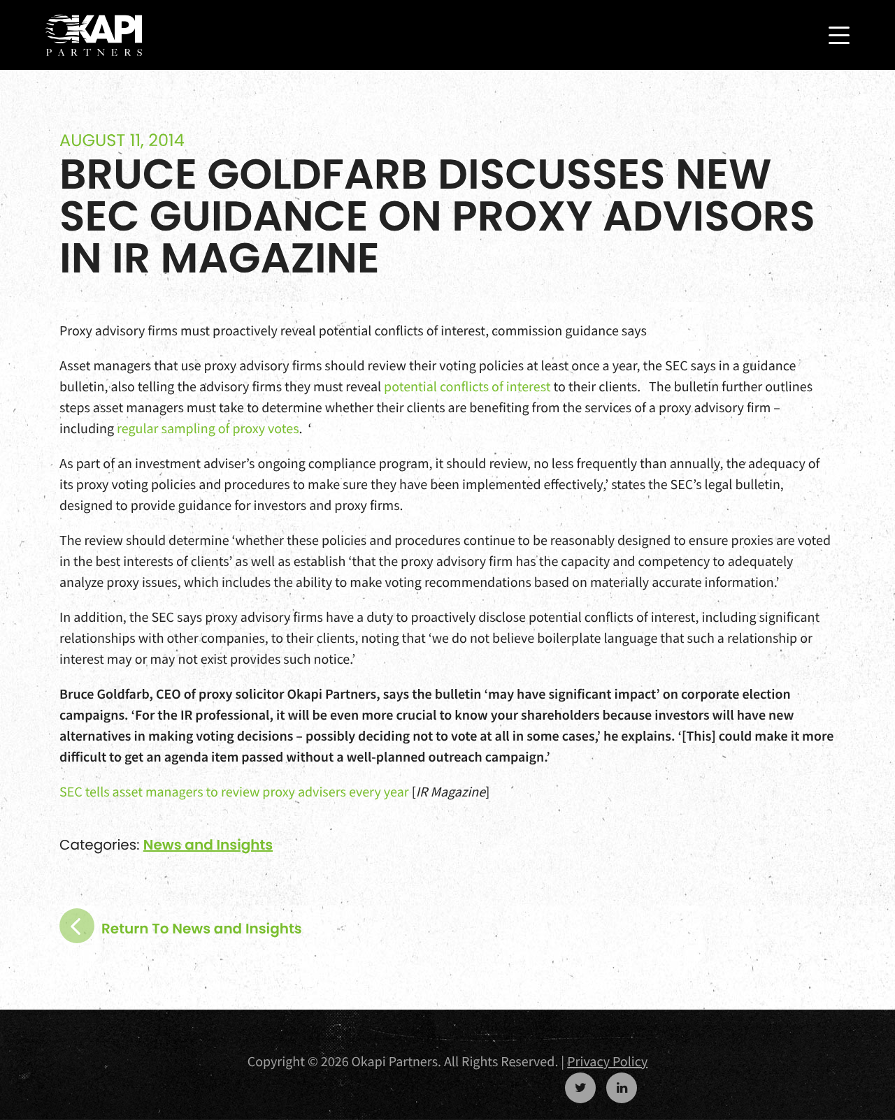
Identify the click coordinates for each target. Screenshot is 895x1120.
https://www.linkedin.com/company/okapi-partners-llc (621, 1087)
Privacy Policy (607, 1061)
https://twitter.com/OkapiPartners (580, 1087)
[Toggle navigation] (839, 35)
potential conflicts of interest (467, 386)
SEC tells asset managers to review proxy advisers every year (234, 792)
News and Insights (208, 844)
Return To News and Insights (201, 928)
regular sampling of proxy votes (208, 428)
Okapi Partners (93, 36)
